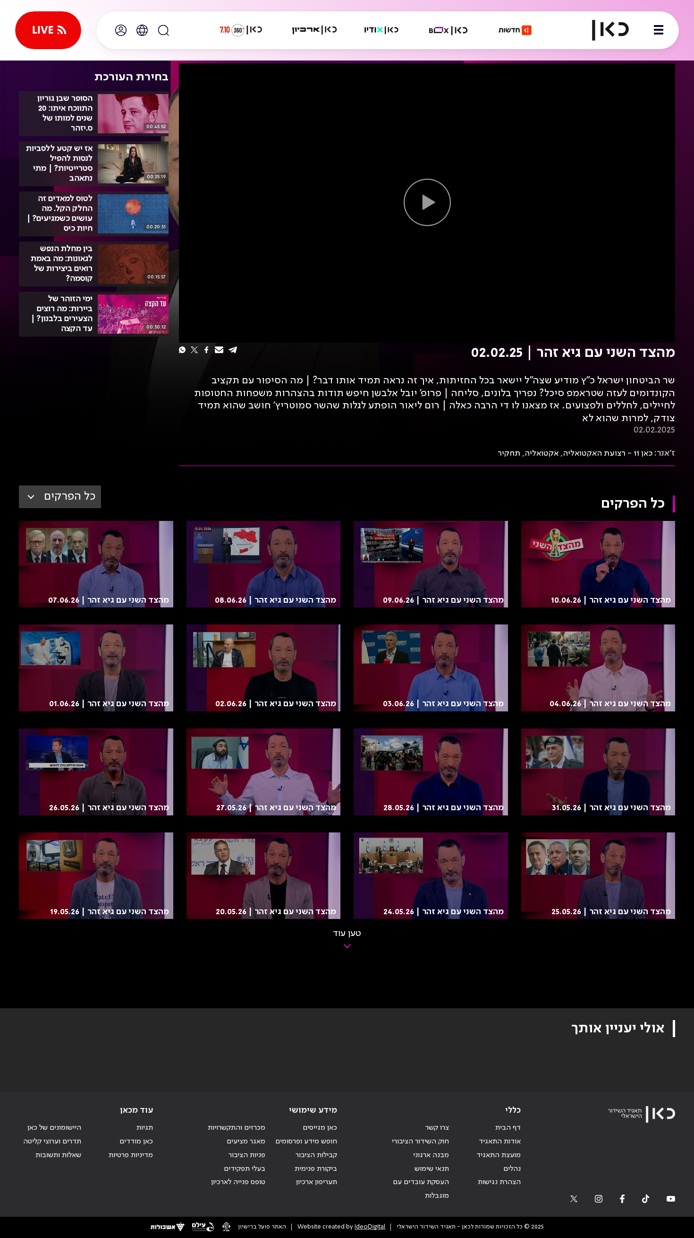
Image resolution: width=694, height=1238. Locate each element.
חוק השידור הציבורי (420, 1141)
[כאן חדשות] (515, 30)
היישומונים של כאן (54, 1128)
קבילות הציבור (316, 1155)
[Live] (48, 30)
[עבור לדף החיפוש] (163, 30)
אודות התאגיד (500, 1141)
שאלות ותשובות (58, 1155)
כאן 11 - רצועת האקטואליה (607, 453)
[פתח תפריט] (658, 30)
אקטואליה (542, 453)
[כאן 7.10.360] (241, 30)
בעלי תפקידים (244, 1169)
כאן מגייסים (320, 1128)
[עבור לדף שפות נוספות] (142, 30)
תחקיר (509, 453)
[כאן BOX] (448, 30)
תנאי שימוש (432, 1169)
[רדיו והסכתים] (381, 30)
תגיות (144, 1128)
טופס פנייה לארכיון (238, 1182)
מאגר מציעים (246, 1141)
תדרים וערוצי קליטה (52, 1141)
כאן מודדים (136, 1141)
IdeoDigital (370, 1227)
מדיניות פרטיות (131, 1155)
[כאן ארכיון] (314, 30)
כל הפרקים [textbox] (69, 496)
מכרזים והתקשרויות (236, 1128)
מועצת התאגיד (498, 1155)
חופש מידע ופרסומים (306, 1141)
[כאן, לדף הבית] (602, 30)
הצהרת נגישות (499, 1182)
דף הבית (508, 1128)
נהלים (512, 1169)
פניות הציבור (247, 1155)
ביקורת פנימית (316, 1169)
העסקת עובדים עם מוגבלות (421, 1189)
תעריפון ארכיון (316, 1182)
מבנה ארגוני (431, 1155)
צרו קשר (437, 1128)
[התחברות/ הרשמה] (120, 30)
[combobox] (60, 496)
